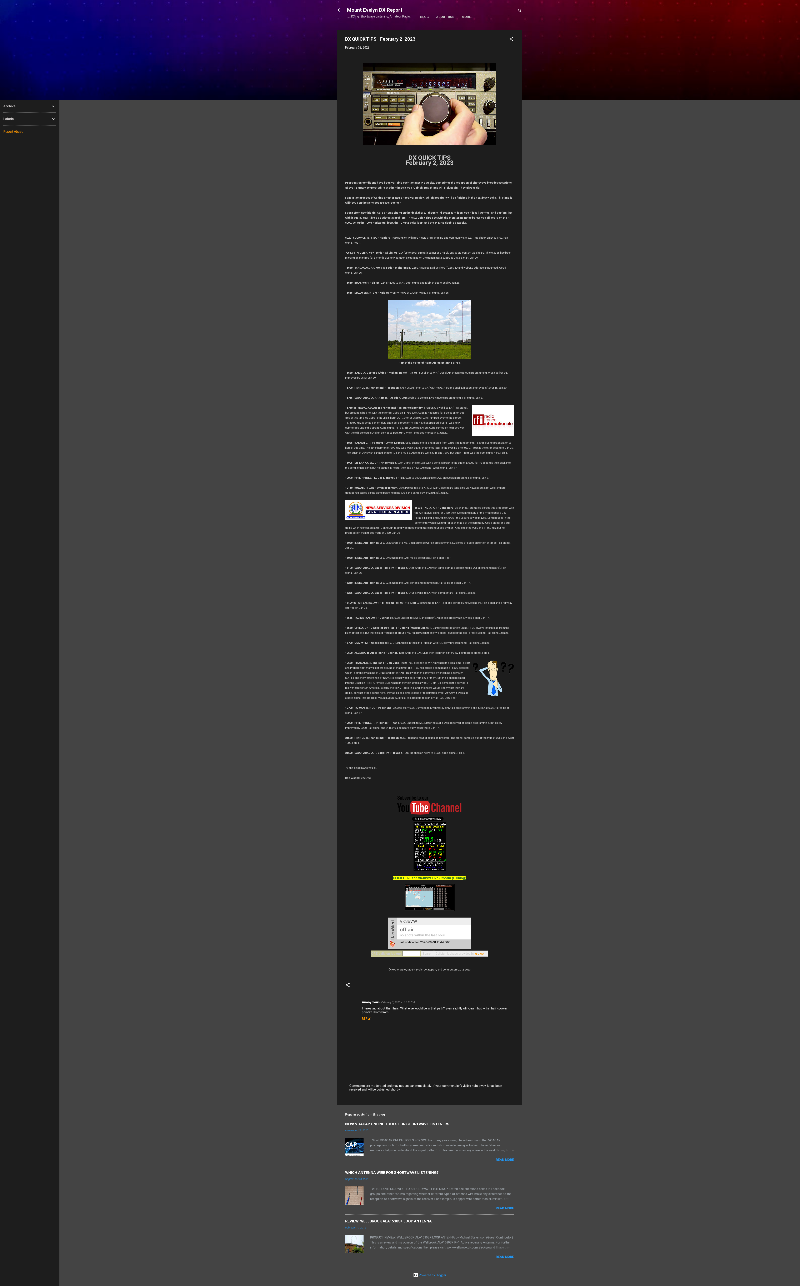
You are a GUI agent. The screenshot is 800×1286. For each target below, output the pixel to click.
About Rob (445, 17)
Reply (366, 1018)
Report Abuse (13, 132)
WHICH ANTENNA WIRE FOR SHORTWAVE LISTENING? (392, 1172)
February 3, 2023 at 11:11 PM (398, 1002)
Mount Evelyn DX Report (374, 10)
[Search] (519, 11)
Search (427, 953)
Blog (424, 17)
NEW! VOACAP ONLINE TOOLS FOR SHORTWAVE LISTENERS (397, 1124)
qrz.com (480, 953)
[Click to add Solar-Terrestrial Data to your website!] (430, 870)
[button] (511, 39)
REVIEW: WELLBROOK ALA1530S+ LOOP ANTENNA (388, 1221)
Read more (505, 1160)
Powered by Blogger (432, 1275)
